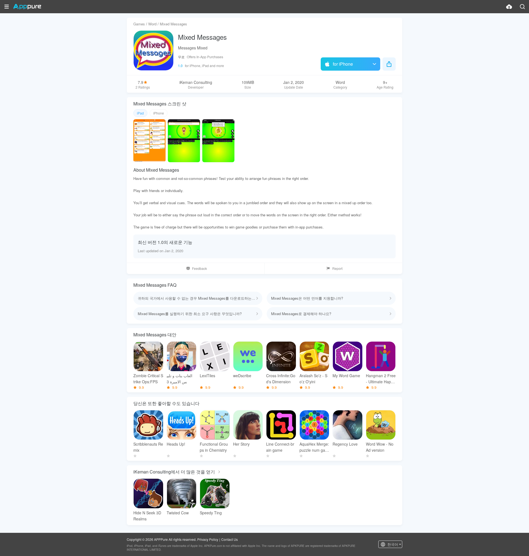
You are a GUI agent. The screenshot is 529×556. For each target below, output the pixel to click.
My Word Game (346, 375)
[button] (6, 6)
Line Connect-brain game (280, 447)
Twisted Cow (178, 512)
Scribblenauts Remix (148, 447)
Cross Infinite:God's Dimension (280, 378)
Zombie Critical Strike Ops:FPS (148, 378)
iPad (140, 113)
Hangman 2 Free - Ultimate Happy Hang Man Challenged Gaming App (381, 379)
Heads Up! (176, 444)
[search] (522, 6)
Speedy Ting (211, 512)
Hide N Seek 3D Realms (147, 516)
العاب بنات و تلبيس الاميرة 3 (179, 378)
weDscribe (242, 375)
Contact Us (229, 539)
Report (337, 268)
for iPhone (343, 64)
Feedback (199, 268)
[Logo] (27, 6)
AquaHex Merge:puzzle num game (314, 447)
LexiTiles (207, 375)
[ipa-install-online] (509, 6)
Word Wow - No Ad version (379, 447)
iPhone (158, 113)
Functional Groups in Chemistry (214, 447)
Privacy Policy (207, 539)
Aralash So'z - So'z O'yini (313, 378)
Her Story (241, 444)
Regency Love (345, 444)
